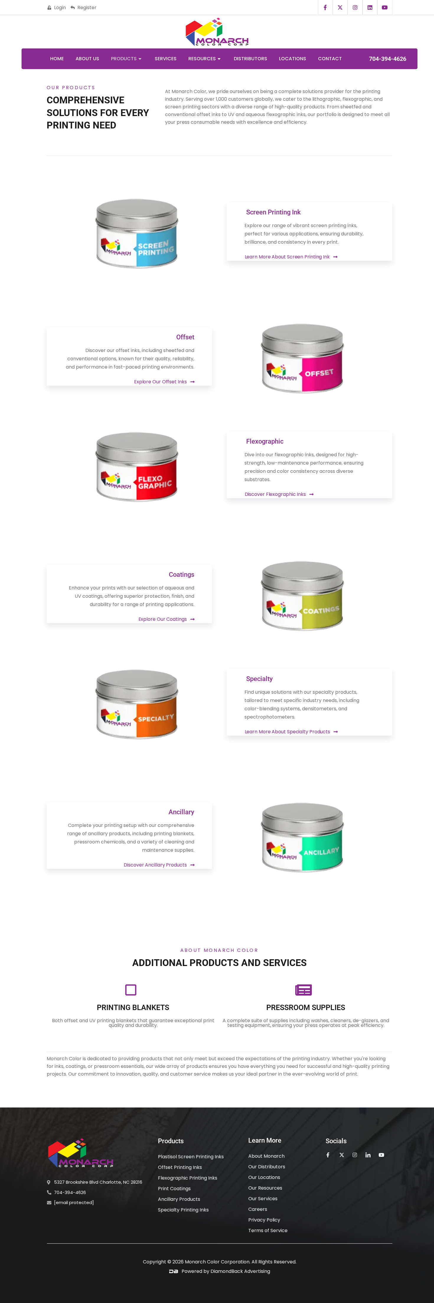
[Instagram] (354, 7)
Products (124, 58)
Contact (330, 58)
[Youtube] (384, 7)
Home (57, 58)
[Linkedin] (370, 7)
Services (166, 58)
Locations (292, 58)
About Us (87, 58)
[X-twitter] (340, 7)
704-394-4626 (387, 58)
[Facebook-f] (325, 7)
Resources (202, 58)
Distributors (250, 58)
